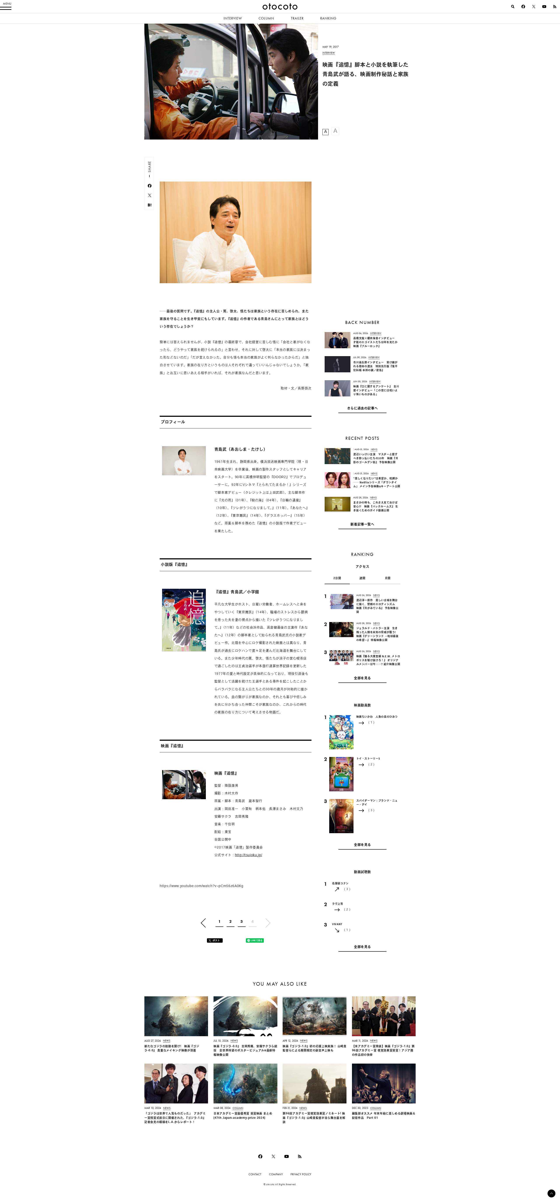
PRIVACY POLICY (301, 1174)
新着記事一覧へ (362, 524)
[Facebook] (523, 6)
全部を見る (362, 678)
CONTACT (254, 1174)
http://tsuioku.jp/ (248, 855)
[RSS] (555, 6)
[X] (533, 6)
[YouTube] (544, 6)
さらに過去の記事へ (362, 408)
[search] (513, 6)
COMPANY (276, 1174)
